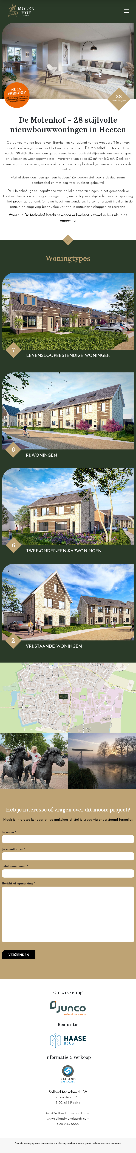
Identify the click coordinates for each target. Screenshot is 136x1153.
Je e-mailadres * (13, 848)
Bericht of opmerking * (18, 883)
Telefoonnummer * (15, 866)
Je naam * (9, 831)
